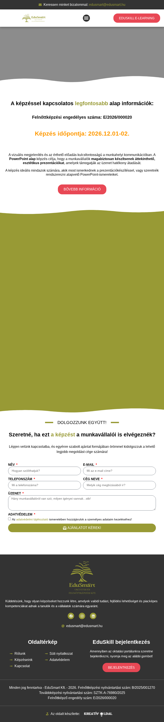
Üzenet (15, 493)
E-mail (89, 464)
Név (12, 464)
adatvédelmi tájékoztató (32, 519)
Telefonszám (20, 479)
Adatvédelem (20, 514)
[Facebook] (71, 616)
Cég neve (92, 479)
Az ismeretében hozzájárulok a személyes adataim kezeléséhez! (72, 519)
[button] (86, 18)
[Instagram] (82, 616)
